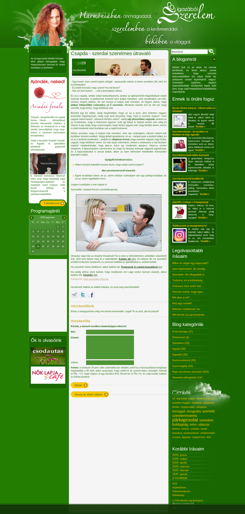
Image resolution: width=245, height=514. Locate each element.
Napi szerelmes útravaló (96, 279)
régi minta (181, 398)
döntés (175, 407)
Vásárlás (162, 508)
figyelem (186, 437)
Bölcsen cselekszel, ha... (187, 308)
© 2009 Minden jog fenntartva (187, 500)
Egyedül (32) (180, 354)
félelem (176, 429)
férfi (209, 437)
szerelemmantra (184, 416)
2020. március (180, 466)
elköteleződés (207, 433)
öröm (193, 424)
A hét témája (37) (182, 331)
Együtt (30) (179, 348)
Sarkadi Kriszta (46, 50)
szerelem (206, 420)
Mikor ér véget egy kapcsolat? (190, 263)
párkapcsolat (185, 419)
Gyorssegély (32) (182, 365)
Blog (85, 508)
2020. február (180, 470)
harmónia (177, 433)
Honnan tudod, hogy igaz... (188, 291)
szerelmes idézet (205, 398)
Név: (73, 332)
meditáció (197, 403)
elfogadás (201, 407)
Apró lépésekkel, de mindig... (189, 268)
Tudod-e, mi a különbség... (188, 280)
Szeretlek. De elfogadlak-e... (189, 274)
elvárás (185, 429)
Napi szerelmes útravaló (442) (190, 371)
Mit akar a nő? (181, 297)
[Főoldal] (122, 24)
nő (173, 398)
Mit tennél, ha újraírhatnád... (189, 314)
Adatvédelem (179, 487)
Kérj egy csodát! (182, 303)
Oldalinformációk (181, 491)
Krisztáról (74, 508)
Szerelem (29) (180, 343)
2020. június (179, 454)
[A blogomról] (214, 59)
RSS (174, 483)
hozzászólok (79, 70)
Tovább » (200, 126)
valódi (204, 429)
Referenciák (98, 508)
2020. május (179, 458)
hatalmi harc (198, 437)
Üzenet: (75, 337)
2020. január (180, 474)
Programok (115, 508)
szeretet (209, 411)
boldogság (180, 424)
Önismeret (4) (180, 337)
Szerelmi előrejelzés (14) (187, 377)
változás (203, 424)
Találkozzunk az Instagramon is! (189, 225)
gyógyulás (208, 403)
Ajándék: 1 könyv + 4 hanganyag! (190, 202)
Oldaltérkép (178, 495)
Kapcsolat (130, 508)
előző (31, 217)
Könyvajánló (147, 508)
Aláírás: (74, 362)
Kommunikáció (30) (184, 360)
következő (64, 217)
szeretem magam (181, 403)
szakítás (195, 429)
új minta (176, 437)
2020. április (179, 462)
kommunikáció (191, 433)
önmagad (178, 411)
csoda (191, 398)
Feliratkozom (52, 203)
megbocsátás (188, 407)
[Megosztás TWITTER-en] (82, 294)
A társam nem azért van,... (188, 286)
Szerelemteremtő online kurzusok (190, 155)
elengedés (194, 411)
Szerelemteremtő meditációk (188, 178)
